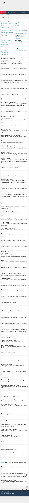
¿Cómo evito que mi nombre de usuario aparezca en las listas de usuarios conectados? (7, 30)
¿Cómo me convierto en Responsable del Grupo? (20, 24)
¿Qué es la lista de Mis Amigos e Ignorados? (19, 32)
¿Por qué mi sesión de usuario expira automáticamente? (7, 26)
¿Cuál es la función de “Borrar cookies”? (5, 27)
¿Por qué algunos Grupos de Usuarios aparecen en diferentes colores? (20, 25)
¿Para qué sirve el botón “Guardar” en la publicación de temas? (7, 46)
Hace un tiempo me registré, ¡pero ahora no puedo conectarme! (6, 25)
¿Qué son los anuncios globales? (4, 52)
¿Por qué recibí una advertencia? (4, 44)
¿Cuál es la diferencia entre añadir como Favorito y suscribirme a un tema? (20, 41)
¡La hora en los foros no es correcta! (5, 31)
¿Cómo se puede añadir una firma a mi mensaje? (6, 40)
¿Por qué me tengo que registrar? (5, 21)
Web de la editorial (13, 12)
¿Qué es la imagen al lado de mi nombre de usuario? (7, 34)
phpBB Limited (2, 462)
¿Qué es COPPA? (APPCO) (4, 22)
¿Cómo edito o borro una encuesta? (5, 42)
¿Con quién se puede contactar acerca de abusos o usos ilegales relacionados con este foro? (21, 51)
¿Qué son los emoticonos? (4, 51)
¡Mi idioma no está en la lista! (4, 33)
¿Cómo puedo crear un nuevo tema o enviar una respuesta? (7, 39)
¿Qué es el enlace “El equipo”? (18, 26)
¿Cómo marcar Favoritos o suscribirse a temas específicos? (21, 42)
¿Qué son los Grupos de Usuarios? (18, 22)
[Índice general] (4, 2)
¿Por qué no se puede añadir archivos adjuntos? (6, 43)
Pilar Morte (23, 8)
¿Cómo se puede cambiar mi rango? (5, 35)
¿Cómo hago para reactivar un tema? (5, 47)
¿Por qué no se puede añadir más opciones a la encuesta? (7, 41)
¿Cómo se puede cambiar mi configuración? (6, 29)
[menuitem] (7, 12)
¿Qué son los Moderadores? (18, 21)
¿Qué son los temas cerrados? (4, 54)
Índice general (2, 489)
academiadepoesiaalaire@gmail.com (11, 493)
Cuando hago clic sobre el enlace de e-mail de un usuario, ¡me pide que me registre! (7, 36)
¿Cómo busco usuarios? (17, 38)
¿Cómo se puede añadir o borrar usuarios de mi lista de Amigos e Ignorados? (21, 33)
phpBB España (7, 492)
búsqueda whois (3, 473)
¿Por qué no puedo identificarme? (5, 24)
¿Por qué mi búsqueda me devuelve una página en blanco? (21, 37)
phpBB (21, 142)
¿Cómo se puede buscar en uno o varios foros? (20, 36)
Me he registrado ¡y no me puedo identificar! (6, 23)
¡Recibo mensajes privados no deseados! (19, 29)
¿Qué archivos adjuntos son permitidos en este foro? (20, 46)
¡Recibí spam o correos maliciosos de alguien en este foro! (21, 30)
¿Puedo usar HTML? (3, 50)
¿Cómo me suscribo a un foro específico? (19, 43)
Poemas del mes (8, 9)
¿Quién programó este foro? (18, 49)
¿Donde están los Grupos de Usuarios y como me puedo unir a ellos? (21, 23)
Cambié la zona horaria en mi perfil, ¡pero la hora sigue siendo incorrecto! (7, 32)
